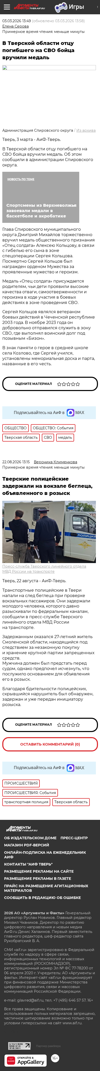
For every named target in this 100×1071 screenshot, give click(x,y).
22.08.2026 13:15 (16, 462)
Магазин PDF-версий (26, 845)
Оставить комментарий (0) (50, 744)
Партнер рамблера (48, 1046)
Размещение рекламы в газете (37, 878)
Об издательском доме (30, 838)
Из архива (86, 130)
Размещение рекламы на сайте (39, 871)
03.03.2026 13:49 (16, 21)
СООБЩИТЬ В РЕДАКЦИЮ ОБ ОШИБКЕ (42, 897)
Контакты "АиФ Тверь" (28, 864)
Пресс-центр (74, 838)
